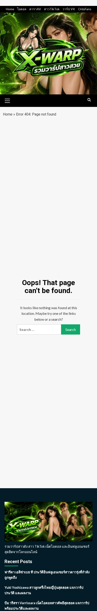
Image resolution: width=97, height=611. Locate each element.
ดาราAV (35, 9)
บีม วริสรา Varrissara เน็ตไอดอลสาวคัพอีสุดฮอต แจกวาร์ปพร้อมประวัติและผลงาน (47, 605)
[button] (7, 100)
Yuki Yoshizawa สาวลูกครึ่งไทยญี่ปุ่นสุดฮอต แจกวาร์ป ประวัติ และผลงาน (44, 590)
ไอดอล (21, 9)
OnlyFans (84, 9)
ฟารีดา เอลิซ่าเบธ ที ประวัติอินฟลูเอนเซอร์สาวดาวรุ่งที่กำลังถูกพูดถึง (47, 574)
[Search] (89, 100)
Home (10, 9)
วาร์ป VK (68, 9)
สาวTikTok (52, 9)
